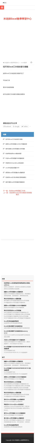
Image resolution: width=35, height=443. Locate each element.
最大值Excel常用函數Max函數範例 (14, 418)
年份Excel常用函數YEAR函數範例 (15, 158)
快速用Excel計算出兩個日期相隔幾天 (16, 177)
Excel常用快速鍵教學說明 (11, 321)
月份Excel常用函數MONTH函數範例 (14, 340)
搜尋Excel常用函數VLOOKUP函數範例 (16, 144)
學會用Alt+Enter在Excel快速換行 (15, 163)
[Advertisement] (17, 40)
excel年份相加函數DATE (12, 168)
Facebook (7, 126)
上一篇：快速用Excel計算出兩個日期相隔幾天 (17, 194)
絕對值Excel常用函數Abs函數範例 (15, 172)
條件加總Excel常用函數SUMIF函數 (15, 149)
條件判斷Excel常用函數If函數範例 (15, 182)
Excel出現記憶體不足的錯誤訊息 (13, 326)
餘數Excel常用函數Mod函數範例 (13, 292)
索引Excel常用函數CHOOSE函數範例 (14, 413)
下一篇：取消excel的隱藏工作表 (14, 191)
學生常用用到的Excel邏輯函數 (12, 299)
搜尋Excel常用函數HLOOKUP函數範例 (15, 305)
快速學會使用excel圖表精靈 (13, 153)
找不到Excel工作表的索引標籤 (14, 139)
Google (16, 126)
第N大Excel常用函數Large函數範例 (14, 399)
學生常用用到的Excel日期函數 (12, 310)
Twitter (25, 126)
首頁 (5, 3)
